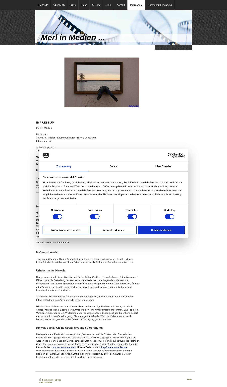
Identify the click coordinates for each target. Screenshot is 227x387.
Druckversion (48, 380)
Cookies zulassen (161, 230)
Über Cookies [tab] (163, 166)
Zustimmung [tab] (63, 166)
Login (189, 379)
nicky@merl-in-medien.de (113, 347)
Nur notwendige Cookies (65, 230)
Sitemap (58, 380)
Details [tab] (114, 166)
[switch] (95, 216)
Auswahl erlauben (113, 230)
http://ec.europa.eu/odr (64, 347)
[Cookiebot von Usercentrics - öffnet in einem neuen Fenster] (170, 155)
